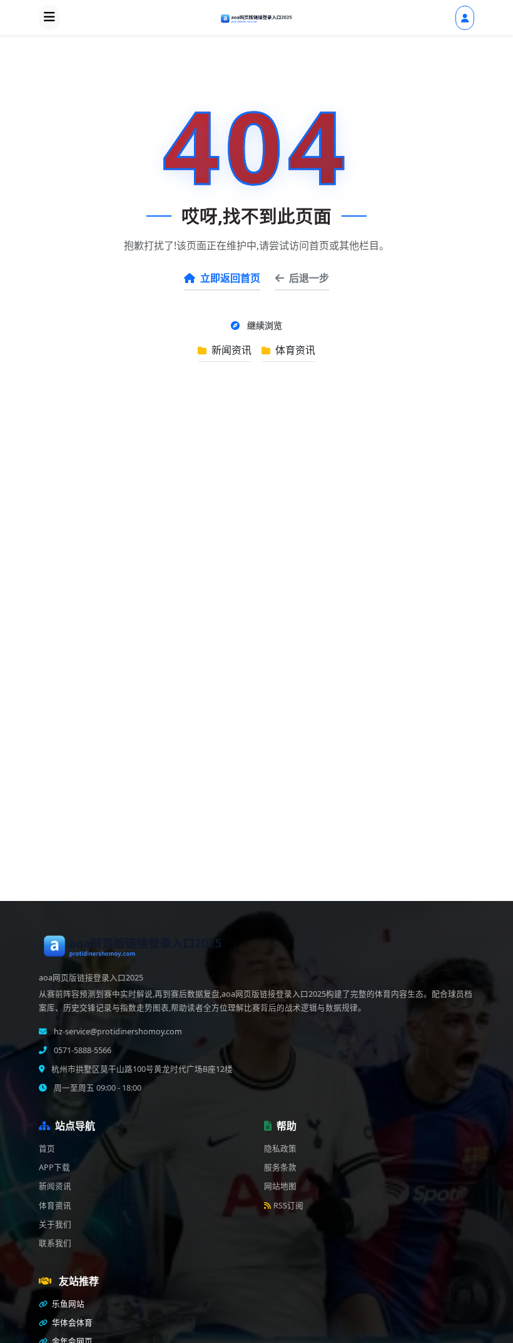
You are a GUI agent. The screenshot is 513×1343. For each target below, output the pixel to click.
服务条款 (280, 1167)
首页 (47, 1148)
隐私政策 (280, 1148)
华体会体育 (71, 1322)
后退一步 (309, 278)
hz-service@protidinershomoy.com (117, 1031)
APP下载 (54, 1167)
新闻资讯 (230, 350)
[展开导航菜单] (49, 17)
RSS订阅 (288, 1205)
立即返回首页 (230, 278)
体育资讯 (294, 350)
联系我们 (55, 1243)
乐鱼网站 (67, 1304)
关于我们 (55, 1224)
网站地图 (280, 1186)
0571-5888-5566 (81, 1050)
